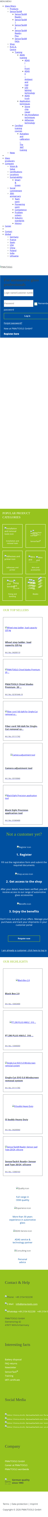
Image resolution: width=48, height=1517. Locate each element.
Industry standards (19, 219)
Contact (8, 231)
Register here (11, 333)
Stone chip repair (27, 109)
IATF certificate (12, 1379)
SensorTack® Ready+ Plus (21, 33)
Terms (6, 1503)
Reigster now (24, 939)
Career (8, 226)
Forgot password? (13, 323)
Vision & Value (13, 167)
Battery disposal (13, 1359)
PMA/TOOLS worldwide (17, 1469)
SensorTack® (16, 11)
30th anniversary (15, 195)
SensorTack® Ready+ (21, 15)
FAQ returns (11, 1363)
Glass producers (10, 159)
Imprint (34, 1503)
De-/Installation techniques (32, 116)
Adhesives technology (30, 121)
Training (18, 52)
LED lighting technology (30, 90)
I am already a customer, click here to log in (24, 950)
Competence (21, 209)
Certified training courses (19, 128)
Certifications (16, 171)
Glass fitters (10, 6)
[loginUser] (18, 292)
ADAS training (23, 56)
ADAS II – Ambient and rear (28, 78)
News (12, 152)
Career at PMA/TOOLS (16, 1465)
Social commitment (16, 189)
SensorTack (11, 1371)
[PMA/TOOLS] (9, 267)
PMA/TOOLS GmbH (15, 1461)
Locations (14, 174)
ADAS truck (27, 97)
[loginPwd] (18, 303)
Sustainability (16, 177)
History (18, 223)
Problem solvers (19, 214)
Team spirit (17, 200)
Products (14, 8)
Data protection (20, 1503)
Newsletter (10, 1367)
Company (9, 163)
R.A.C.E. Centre (13, 48)
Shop (12, 44)
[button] (6, 1)
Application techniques (25, 102)
